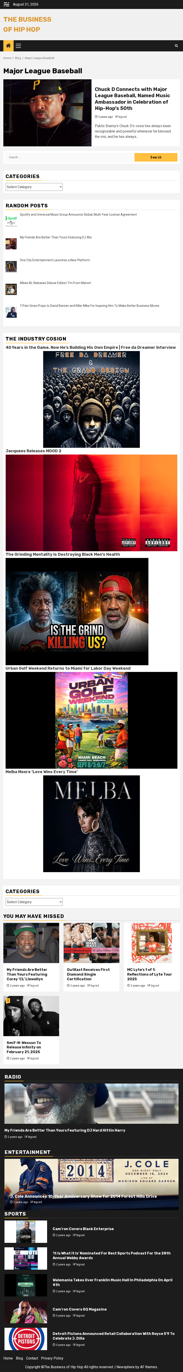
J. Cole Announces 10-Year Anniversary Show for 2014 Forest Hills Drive (83, 1196)
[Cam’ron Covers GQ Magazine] (25, 1312)
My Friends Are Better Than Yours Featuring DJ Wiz (56, 237)
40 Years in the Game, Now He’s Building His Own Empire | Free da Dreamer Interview (91, 347)
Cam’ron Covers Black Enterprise (83, 1229)
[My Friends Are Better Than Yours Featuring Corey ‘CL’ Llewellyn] (31, 943)
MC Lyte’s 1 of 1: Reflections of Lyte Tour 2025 (149, 974)
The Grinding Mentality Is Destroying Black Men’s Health (63, 554)
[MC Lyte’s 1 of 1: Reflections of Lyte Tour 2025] (152, 943)
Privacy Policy (52, 1358)
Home (8, 1358)
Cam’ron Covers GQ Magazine (80, 1309)
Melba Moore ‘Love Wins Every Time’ (42, 771)
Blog (19, 1358)
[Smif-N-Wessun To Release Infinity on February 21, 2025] (31, 1016)
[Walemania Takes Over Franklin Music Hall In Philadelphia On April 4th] (25, 1285)
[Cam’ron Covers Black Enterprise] (25, 1231)
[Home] (8, 46)
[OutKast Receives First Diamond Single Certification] (91, 943)
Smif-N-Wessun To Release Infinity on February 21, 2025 (24, 1047)
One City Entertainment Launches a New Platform (55, 260)
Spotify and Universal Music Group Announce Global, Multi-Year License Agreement (78, 214)
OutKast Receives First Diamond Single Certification (88, 974)
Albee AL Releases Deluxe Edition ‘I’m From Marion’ (55, 283)
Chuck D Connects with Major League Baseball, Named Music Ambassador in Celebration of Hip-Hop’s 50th (132, 99)
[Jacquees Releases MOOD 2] (91, 503)
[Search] (176, 46)
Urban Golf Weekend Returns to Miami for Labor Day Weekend (68, 668)
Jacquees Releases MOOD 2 (33, 450)
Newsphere (125, 1367)
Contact (32, 1358)
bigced (123, 116)
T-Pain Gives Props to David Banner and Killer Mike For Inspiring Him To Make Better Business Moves (89, 305)
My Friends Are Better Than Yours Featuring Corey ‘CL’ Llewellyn (27, 974)
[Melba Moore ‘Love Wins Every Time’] (91, 823)
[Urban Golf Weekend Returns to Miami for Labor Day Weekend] (91, 720)
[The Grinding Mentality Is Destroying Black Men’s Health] (77, 611)
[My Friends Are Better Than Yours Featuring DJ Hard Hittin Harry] (91, 1104)
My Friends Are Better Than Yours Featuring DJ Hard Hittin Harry (64, 1130)
